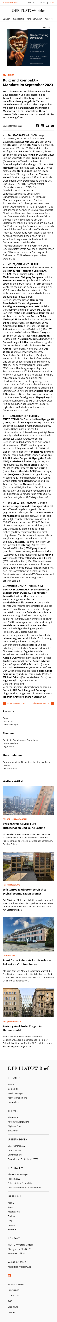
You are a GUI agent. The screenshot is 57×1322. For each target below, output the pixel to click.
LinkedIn (9, 1275)
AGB (10, 1301)
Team (10, 1207)
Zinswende (13, 1130)
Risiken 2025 (14, 1178)
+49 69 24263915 (17, 1262)
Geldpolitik (18, 18)
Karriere (12, 1229)
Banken (6, 18)
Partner (11, 1216)
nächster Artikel (41, 703)
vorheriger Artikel (16, 703)
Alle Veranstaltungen (18, 1174)
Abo (52, 2)
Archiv (11, 1202)
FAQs (10, 1220)
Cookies (11, 1312)
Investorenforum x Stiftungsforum (24, 1187)
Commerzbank (15, 1154)
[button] (37, 125)
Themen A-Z (14, 1117)
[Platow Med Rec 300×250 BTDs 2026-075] (28, 47)
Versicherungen (34, 18)
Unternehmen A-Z (16, 1145)
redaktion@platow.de (19, 1266)
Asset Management (17, 1097)
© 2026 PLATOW (16, 1284)
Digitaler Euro (14, 1126)
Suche (31, 2)
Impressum (13, 1289)
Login (42, 2)
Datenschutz (14, 1295)
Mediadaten (14, 1211)
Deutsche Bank (15, 1150)
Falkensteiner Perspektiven (21, 1183)
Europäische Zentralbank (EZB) (23, 1159)
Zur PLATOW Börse (10, 2)
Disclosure (13, 1306)
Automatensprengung (18, 1121)
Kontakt (11, 1225)
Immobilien (13, 1102)
